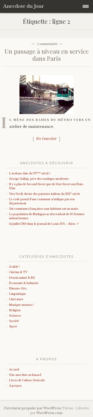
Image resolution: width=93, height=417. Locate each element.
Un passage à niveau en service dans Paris (47, 54)
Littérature (16, 299)
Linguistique (17, 293)
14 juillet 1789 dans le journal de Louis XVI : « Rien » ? (44, 223)
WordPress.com (49, 413)
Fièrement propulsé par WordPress (32, 408)
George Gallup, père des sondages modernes (39, 178)
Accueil (14, 369)
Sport (13, 326)
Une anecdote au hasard (25, 374)
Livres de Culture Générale (27, 380)
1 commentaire (47, 44)
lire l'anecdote (46, 138)
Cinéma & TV (18, 272)
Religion (15, 310)
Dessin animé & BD (22, 277)
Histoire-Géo (18, 288)
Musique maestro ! (21, 304)
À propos (15, 385)
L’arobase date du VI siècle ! (29, 173)
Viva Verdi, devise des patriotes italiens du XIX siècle (44, 193)
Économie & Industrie (23, 283)
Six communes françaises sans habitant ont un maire (44, 208)
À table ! (14, 266)
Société (14, 321)
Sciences (15, 315)
